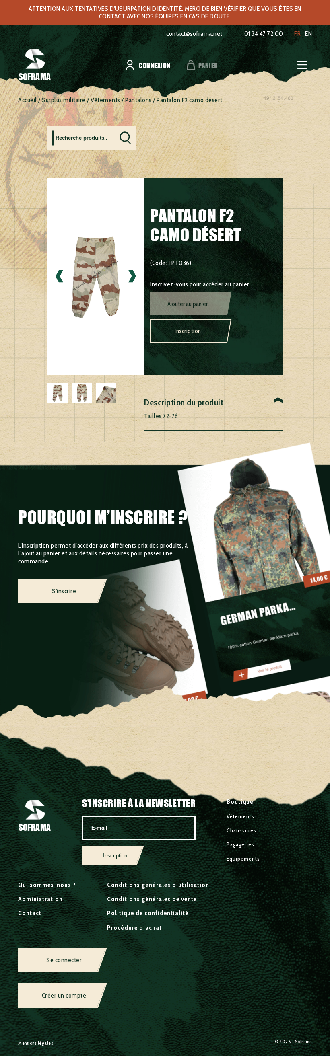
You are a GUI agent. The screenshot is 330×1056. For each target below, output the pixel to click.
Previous (59, 276)
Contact (29, 913)
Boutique (240, 801)
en (308, 34)
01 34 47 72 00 (263, 33)
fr (297, 34)
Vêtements (105, 100)
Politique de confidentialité (148, 913)
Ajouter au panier (187, 304)
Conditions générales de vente (152, 899)
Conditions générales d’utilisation (158, 885)
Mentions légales (35, 1043)
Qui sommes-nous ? (47, 885)
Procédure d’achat (134, 927)
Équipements (243, 858)
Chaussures (241, 830)
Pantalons (138, 100)
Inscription (188, 331)
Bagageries (240, 844)
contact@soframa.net (194, 33)
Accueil (27, 100)
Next (132, 276)
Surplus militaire (64, 100)
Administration (40, 899)
